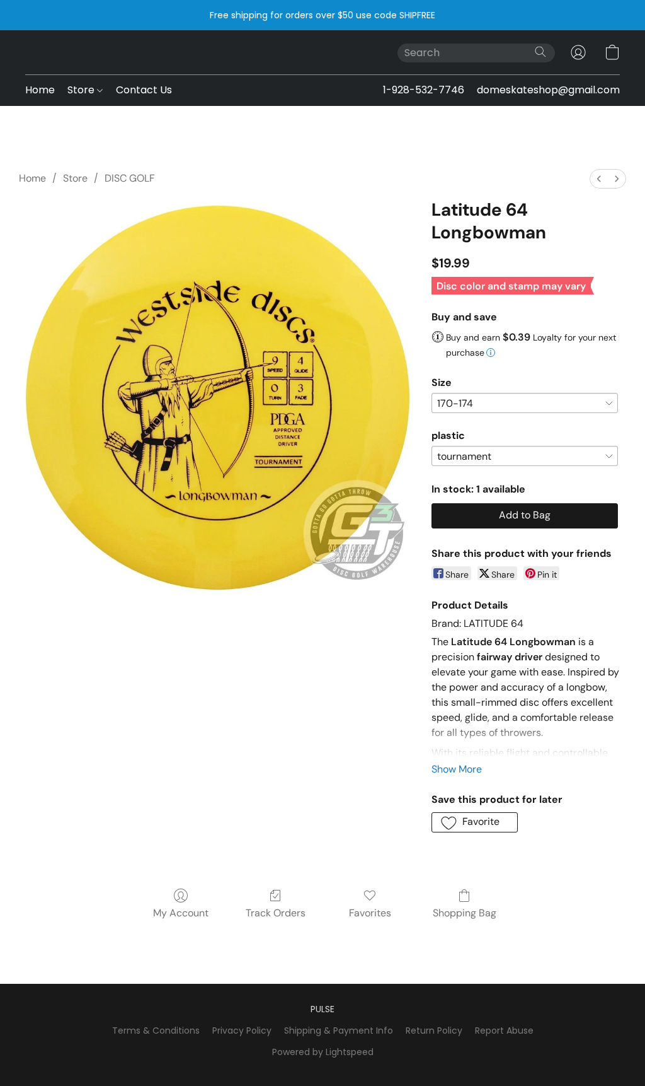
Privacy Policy (241, 1030)
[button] (578, 52)
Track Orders (275, 913)
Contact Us (144, 90)
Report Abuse (504, 1030)
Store (82, 90)
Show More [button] (456, 769)
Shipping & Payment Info (338, 1030)
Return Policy (434, 1030)
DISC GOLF (130, 178)
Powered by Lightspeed (323, 1052)
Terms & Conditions (156, 1030)
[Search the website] (540, 52)
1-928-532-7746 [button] (423, 90)
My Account (180, 913)
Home (40, 90)
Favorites (370, 913)
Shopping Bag (464, 913)
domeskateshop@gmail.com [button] (548, 90)
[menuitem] (599, 179)
